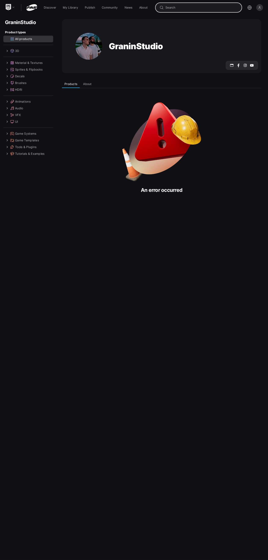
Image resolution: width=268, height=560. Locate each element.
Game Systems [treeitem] (25, 133)
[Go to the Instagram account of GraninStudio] (245, 65)
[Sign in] (259, 7)
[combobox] (201, 7)
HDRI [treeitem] (18, 89)
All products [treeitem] (23, 39)
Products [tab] (70, 84)
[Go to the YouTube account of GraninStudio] (251, 65)
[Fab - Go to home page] (31, 7)
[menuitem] (49, 7)
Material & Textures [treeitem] (29, 63)
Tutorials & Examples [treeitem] (30, 153)
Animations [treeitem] (23, 101)
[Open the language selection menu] (249, 7)
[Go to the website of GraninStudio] (231, 65)
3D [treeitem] (17, 51)
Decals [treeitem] (20, 76)
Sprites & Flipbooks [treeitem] (29, 69)
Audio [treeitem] (19, 108)
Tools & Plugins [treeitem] (25, 147)
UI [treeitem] (16, 121)
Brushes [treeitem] (20, 83)
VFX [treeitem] (18, 115)
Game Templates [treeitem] (27, 140)
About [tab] (87, 84)
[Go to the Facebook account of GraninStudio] (238, 65)
